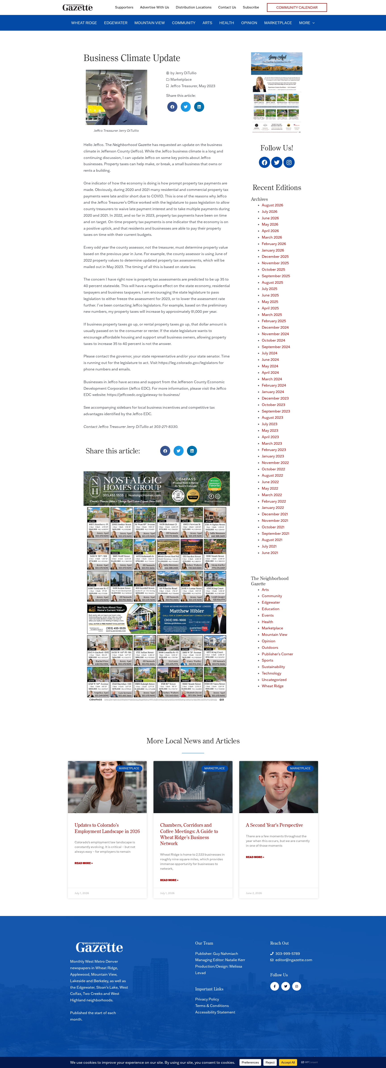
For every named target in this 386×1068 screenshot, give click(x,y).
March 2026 (272, 237)
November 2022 (275, 462)
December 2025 (275, 256)
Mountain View (274, 634)
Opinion (268, 641)
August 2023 (272, 417)
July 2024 (269, 353)
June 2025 (270, 295)
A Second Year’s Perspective (274, 825)
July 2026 (269, 211)
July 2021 (269, 546)
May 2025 (270, 301)
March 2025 (272, 314)
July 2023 (269, 424)
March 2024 (272, 379)
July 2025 (269, 288)
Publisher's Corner (277, 654)
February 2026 (274, 243)
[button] (297, 7)
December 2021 (275, 514)
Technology (271, 673)
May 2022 (270, 488)
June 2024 (270, 359)
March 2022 (272, 495)
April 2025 (270, 308)
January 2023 (273, 456)
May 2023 (207, 86)
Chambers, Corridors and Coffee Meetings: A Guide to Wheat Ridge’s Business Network (189, 834)
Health (267, 622)
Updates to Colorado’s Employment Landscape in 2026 (107, 828)
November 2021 (275, 520)
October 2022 (273, 469)
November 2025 (275, 263)
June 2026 (270, 218)
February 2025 (274, 321)
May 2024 (270, 366)
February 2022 (274, 501)
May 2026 (270, 224)
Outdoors (270, 647)
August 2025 (272, 282)
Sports (267, 660)
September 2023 (276, 411)
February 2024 (274, 385)
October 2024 (273, 340)
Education (270, 609)
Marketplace (181, 79)
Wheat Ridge (272, 686)
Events (268, 615)
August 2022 (272, 475)
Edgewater (271, 602)
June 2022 (270, 482)
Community (272, 596)
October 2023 (273, 404)
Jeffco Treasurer (183, 86)
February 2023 (274, 449)
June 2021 (270, 552)
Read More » (84, 863)
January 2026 (273, 250)
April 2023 (270, 437)
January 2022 (273, 507)
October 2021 (273, 527)
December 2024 (275, 327)
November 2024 (275, 334)
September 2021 (275, 533)
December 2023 (275, 398)
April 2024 (270, 372)
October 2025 (273, 269)
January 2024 (273, 391)
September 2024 (276, 347)
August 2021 (272, 539)
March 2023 (272, 443)
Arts (265, 589)
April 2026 (270, 230)
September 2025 (276, 276)
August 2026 (272, 205)
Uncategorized (274, 679)
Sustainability (273, 666)
